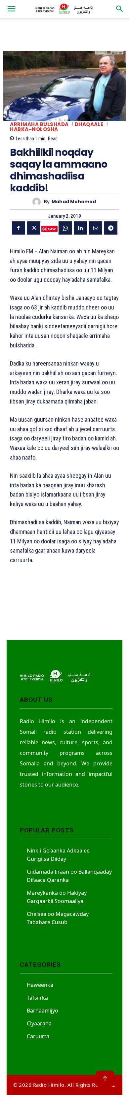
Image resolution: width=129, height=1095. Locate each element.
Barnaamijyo (42, 1010)
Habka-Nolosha (34, 129)
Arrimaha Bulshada (39, 124)
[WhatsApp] (65, 228)
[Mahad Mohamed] (38, 202)
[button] (11, 9)
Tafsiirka (37, 997)
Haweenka (40, 984)
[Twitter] (33, 228)
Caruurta (38, 1036)
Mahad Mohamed (74, 202)
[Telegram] (110, 228)
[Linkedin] (80, 228)
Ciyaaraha (39, 1023)
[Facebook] (18, 228)
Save (52, 228)
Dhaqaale (89, 124)
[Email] (95, 228)
